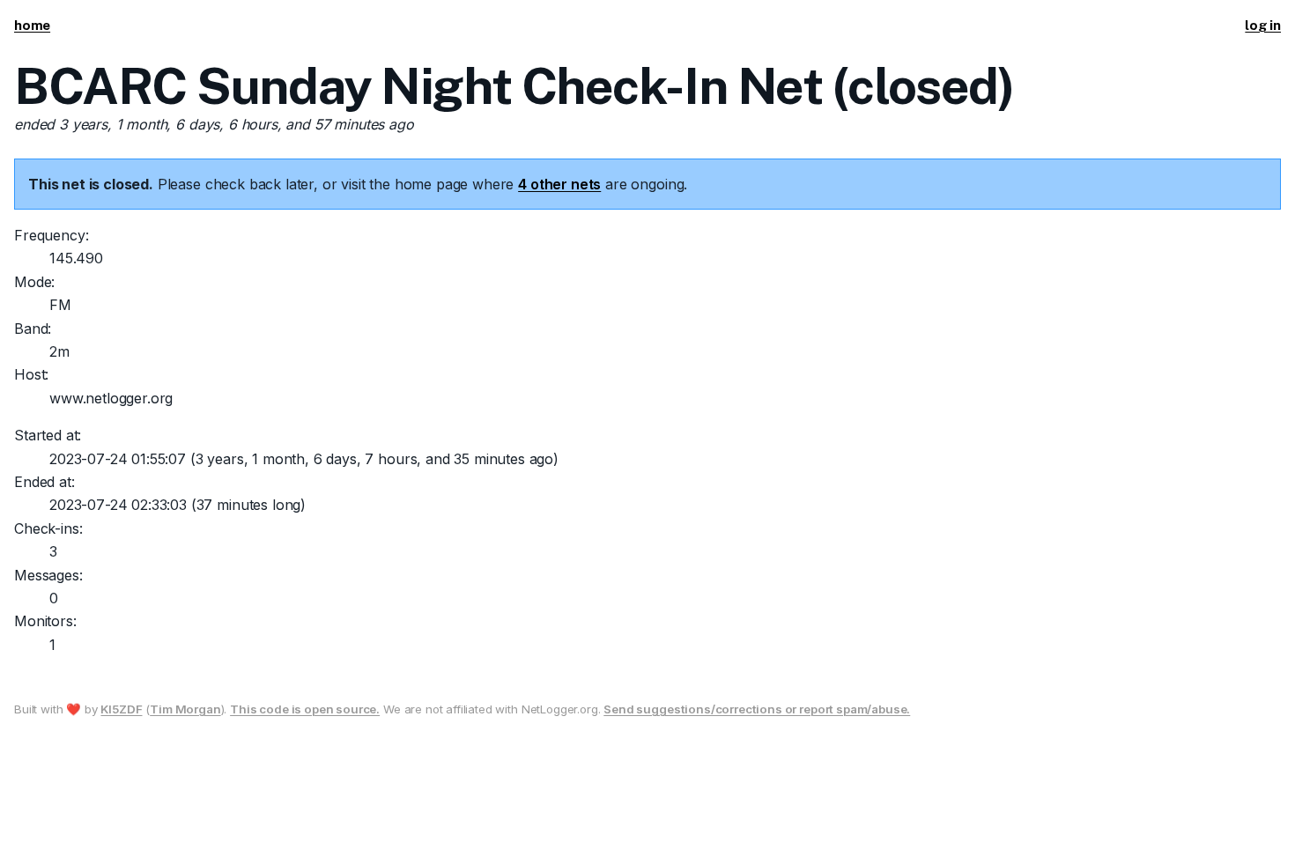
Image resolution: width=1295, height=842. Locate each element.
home (32, 25)
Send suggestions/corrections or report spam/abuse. (756, 709)
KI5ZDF (121, 709)
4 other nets (559, 184)
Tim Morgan (185, 709)
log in (1263, 25)
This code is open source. (305, 709)
